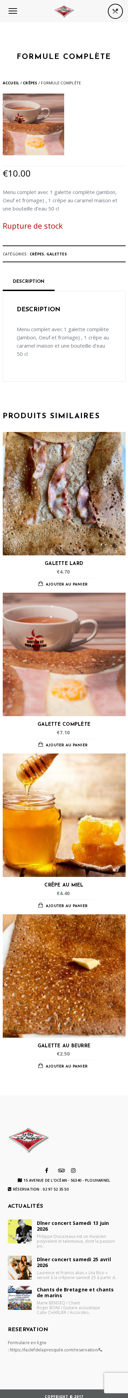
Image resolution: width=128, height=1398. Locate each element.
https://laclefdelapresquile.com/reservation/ (54, 1350)
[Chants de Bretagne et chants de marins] (20, 1298)
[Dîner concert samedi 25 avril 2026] (20, 1268)
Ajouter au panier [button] (66, 585)
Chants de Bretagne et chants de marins (75, 1292)
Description (29, 281)
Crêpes (30, 82)
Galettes (56, 253)
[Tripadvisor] (61, 1170)
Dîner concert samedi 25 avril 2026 (74, 1262)
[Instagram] (73, 1170)
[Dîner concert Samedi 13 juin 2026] (20, 1231)
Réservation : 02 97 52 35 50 (41, 1189)
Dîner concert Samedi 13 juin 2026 (73, 1226)
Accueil (11, 82)
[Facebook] (46, 1170)
